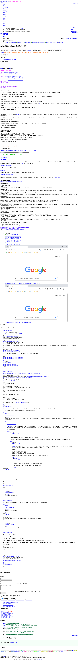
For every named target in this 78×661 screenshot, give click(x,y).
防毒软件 (59, 651)
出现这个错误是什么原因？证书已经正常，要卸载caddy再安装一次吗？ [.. (21, 631)
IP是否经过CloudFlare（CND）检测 (7, 616)
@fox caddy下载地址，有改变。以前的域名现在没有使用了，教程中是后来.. (22, 625)
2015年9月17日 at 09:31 (7, 469)
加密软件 (2, 651)
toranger (46, 650)
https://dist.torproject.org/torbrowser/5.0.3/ (10, 365)
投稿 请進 (73, 27)
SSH (40, 650)
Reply (4, 360)
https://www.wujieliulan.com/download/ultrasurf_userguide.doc (11, 181)
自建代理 (4, 16)
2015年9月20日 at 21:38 (14, 433)
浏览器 (58, 49)
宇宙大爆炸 (9, 651)
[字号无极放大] (19, 42)
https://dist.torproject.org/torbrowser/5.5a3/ (10, 364)
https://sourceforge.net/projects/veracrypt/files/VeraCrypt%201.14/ (38, 376)
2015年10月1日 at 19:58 (16, 443)
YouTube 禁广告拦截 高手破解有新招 (12, 238)
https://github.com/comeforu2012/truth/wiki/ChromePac (13, 380)
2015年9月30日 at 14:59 (7, 330)
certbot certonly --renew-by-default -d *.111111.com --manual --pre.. (19, 632)
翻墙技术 (4, 8)
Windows (60, 650)
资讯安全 (4, 10)
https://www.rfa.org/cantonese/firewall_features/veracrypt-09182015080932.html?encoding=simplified (21, 373)
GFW (64, 38)
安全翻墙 (17, 651)
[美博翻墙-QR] (3, 600)
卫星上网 (4, 25)
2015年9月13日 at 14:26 (9, 507)
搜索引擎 (26, 651)
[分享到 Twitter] (27, 42)
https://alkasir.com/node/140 (8, 485)
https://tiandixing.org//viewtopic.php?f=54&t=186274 (12, 333)
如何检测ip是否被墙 (7, 603)
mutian (7, 526)
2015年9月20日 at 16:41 (11, 424)
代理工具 (67, 38)
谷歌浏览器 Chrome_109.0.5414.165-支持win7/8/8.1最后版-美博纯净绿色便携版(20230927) (22, 283)
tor (44, 650)
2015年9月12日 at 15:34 (7, 532)
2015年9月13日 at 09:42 (9, 524)
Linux (28, 650)
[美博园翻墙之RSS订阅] (19, 600)
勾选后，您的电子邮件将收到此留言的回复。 (12, 595)
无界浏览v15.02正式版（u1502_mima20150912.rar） (11, 72)
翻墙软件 (4, 5)
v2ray (54, 650)
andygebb (7, 509)
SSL (42, 650)
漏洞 (33, 651)
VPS (58, 650)
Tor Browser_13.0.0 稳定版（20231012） (13, 241)
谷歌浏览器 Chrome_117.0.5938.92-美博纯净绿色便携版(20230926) (18, 322)
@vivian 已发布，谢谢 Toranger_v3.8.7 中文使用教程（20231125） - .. (20, 627)
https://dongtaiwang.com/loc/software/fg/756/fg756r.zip (13, 358)
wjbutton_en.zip (57, 177)
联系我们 (7, 1)
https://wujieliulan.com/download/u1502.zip (8, 63)
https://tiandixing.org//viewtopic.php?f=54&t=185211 (12, 560)
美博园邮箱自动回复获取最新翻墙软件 (10, 602)
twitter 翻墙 (51, 650)
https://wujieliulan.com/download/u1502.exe (11, 550)
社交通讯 (4, 22)
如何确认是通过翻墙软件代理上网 (9, 606)
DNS (10, 650)
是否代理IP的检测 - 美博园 (6, 614)
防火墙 (62, 651)
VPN (56, 650)
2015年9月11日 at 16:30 (7, 564)
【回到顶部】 (39, 659)
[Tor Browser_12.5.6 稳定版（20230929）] (13, 242)
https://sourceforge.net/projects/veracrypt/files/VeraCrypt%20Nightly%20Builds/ (17, 377)
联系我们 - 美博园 (13, 642)
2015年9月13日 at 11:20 (7, 500)
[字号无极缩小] (6, 42)
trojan (49, 650)
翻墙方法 (51, 651)
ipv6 (26, 650)
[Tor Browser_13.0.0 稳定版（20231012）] (13, 240)
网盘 (10, 68)
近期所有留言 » (74, 635)
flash (14, 650)
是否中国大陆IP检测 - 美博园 (6, 615)
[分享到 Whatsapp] (41, 42)
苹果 (56, 651)
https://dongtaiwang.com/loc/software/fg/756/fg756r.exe (13, 357)
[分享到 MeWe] (34, 42)
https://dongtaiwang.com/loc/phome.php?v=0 (11, 350)
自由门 (22, 163)
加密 (71, 38)
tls (43, 650)
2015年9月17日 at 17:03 (7, 406)
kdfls (3, 563)
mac (29, 650)
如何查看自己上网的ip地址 (8, 605)
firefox (12, 650)
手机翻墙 (4, 15)
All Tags (74, 653)
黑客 (64, 651)
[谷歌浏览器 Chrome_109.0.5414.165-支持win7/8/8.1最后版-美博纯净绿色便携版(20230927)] (36, 282)
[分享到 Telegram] (48, 42)
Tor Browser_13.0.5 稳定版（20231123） (13, 236)
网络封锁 (45, 651)
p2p (37, 650)
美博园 (1, 2)
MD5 (1, 65)
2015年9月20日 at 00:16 (9, 492)
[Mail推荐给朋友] (60, 42)
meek (31, 650)
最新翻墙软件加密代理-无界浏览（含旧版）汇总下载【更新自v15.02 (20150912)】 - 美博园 (18, 150)
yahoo (62, 650)
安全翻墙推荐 (5, 7)
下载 (67, 650)
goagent (21, 650)
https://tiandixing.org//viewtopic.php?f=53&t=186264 (12, 351)
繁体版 (76, 3)
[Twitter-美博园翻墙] (11, 600)
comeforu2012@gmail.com (21, 402)
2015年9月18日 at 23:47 (7, 371)
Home (4, 4)
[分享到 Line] (55, 42)
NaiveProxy (34, 650)
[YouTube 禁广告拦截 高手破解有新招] (13, 237)
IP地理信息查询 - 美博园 (5, 612)
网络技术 (4, 21)
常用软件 (4, 19)
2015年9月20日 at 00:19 (9, 415)
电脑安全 (4, 12)
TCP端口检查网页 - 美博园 (6, 617)
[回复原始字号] (12, 42)
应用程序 (22, 651)
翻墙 (18, 49)
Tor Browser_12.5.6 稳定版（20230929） (13, 244)
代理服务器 (5, 11)
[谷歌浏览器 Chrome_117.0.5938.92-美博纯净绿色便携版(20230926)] (36, 321)
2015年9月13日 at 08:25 (7, 514)
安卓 (19, 651)
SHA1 (1, 64)
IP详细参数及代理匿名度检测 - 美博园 (7, 613)
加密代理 (74, 38)
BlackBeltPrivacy (4, 650)
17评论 (4, 36)
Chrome (8, 650)
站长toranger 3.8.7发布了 (11, 628)
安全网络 (13, 651)
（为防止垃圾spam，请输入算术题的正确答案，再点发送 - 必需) (27, 591)
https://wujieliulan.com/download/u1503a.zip (11, 341)
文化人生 (4, 14)
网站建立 (4, 18)
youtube (65, 650)
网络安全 (38, 651)
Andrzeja (7, 494)
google (24, 650)
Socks (39, 650)
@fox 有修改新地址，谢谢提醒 (13, 623)
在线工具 (5, 651)
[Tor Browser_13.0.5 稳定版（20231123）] (13, 234)
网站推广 (4, 23)
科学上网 (35, 651)
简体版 (73, 3)
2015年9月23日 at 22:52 (7, 362)
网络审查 (42, 651)
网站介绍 (3, 1)
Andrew (7, 417)
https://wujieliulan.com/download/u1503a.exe (11, 336)
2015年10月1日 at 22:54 (18, 459)
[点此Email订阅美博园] (28, 600)
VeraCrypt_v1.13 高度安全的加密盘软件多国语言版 (14, 229)
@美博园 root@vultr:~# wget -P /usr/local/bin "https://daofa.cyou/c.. (17, 624)
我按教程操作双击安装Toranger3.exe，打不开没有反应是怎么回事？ (19, 634)
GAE (16, 650)
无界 (7, 49)
